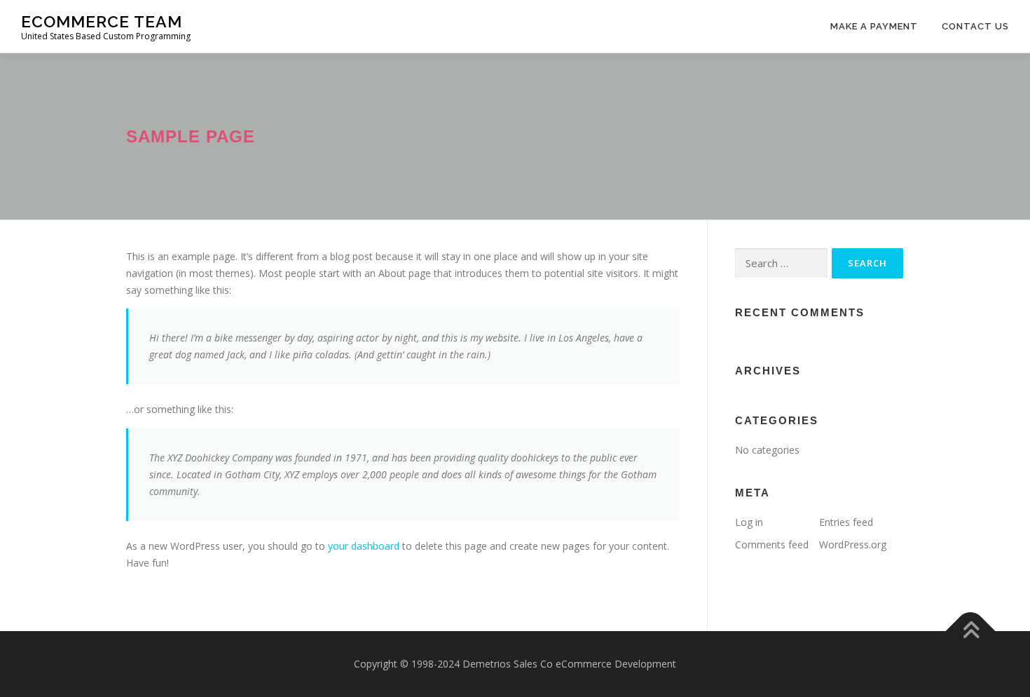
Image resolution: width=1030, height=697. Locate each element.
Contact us (975, 26)
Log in (749, 522)
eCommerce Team (101, 21)
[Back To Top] (971, 631)
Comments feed (772, 544)
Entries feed (846, 522)
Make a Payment (874, 26)
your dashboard (363, 546)
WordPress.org (852, 544)
